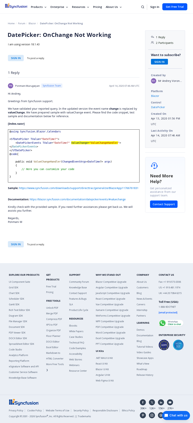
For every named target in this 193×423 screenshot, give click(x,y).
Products (37, 7)
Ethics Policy (128, 410)
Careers (141, 304)
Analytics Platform (18, 355)
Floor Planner (53, 336)
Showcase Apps (145, 358)
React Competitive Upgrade (110, 298)
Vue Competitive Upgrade (109, 304)
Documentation (145, 335)
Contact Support (164, 204)
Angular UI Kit (103, 375)
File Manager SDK (18, 321)
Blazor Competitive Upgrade (111, 281)
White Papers (76, 331)
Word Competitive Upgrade (111, 332)
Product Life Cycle (78, 310)
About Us (112, 7)
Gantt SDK (14, 304)
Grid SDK (13, 287)
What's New (143, 363)
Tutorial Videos (145, 346)
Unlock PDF (52, 307)
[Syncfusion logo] (18, 6)
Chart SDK (14, 293)
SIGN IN (16, 58)
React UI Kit (102, 363)
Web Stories (75, 359)
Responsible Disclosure (105, 410)
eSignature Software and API (24, 366)
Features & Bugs (78, 298)
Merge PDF (52, 313)
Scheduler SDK (16, 298)
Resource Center (78, 370)
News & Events (144, 298)
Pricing (97, 7)
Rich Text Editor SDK (19, 310)
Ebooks (73, 325)
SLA (71, 304)
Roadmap (142, 369)
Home (11, 23)
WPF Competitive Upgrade (110, 321)
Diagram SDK (16, 315)
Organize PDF (53, 330)
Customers (142, 287)
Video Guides (144, 352)
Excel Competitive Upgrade (110, 338)
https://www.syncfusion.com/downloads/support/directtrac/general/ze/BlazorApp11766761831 (79, 188)
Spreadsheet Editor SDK (21, 344)
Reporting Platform (19, 360)
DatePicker (158, 107)
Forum (21, 23)
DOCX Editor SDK (18, 338)
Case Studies (76, 337)
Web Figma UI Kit (105, 380)
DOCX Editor (53, 341)
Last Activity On (162, 130)
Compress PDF (54, 319)
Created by (158, 75)
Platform (157, 91)
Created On (158, 113)
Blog (139, 293)
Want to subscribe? (166, 55)
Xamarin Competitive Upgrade (112, 310)
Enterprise (57, 7)
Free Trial (51, 286)
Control (156, 102)
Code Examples (77, 348)
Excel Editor (52, 347)
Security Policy (81, 410)
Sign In (154, 7)
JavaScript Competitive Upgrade (113, 293)
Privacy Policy (16, 410)
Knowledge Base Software (23, 377)
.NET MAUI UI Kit (104, 358)
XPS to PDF (51, 324)
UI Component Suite (19, 281)
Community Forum (79, 281)
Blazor (32, 23)
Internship (142, 310)
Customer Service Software (23, 372)
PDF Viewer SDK (17, 332)
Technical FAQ (76, 342)
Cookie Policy (34, 410)
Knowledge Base (78, 287)
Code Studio (15, 349)
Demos (140, 329)
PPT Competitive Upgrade (109, 344)
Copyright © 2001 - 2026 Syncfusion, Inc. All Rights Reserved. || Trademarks (50, 416)
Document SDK (17, 327)
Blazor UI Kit (102, 369)
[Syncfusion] (24, 401)
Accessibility (75, 353)
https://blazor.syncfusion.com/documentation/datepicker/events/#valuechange (78, 199)
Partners (141, 315)
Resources (78, 7)
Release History (145, 375)
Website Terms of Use (57, 410)
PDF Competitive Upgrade (110, 327)
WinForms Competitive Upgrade (113, 315)
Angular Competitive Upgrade (112, 287)
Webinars (74, 365)
